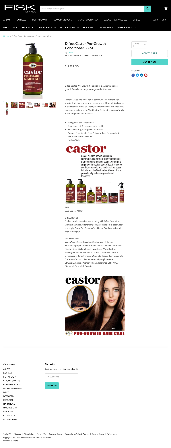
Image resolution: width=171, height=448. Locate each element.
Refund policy (112, 434)
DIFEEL (136, 20)
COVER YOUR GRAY (88, 20)
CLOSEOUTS (105, 27)
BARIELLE (22, 20)
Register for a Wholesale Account (77, 434)
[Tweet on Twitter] (137, 75)
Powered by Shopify (10, 440)
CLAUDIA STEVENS (62, 20)
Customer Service (55, 434)
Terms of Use (41, 434)
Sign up (52, 385)
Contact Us (7, 434)
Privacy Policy (29, 434)
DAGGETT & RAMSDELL (115, 20)
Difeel (70, 52)
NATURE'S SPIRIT (68, 27)
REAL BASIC (88, 27)
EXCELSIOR (28, 27)
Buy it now (149, 62)
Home (6, 36)
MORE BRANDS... (126, 27)
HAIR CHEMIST (46, 27)
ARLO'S (7, 20)
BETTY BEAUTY (40, 20)
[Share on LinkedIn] (141, 75)
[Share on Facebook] (133, 75)
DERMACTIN (9, 27)
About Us (17, 434)
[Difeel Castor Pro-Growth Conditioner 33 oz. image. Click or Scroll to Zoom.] (32, 70)
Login (155, 20)
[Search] (147, 9)
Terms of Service (98, 434)
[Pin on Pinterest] (145, 75)
